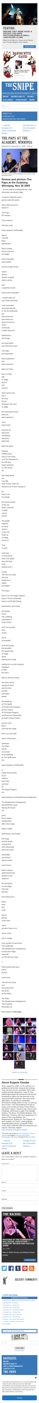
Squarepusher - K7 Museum (10, 1302)
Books (30, 97)
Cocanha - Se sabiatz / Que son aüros (13, 1321)
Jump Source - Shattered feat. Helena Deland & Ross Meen (19, 1300)
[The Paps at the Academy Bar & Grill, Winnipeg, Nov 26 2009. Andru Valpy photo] (19, 1030)
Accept (19, 1398)
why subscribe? (19, 1350)
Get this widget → (6, 1323)
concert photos (24, 1133)
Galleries (8, 100)
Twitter (4, 1268)
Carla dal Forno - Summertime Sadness (13, 1309)
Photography (6, 1137)
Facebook (11, 1268)
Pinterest (25, 1268)
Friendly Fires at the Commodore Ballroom (29, 128)
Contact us (9, 1369)
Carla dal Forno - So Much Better (12, 1312)
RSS (31, 1268)
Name (4, 1182)
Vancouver (21, 100)
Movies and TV (18, 97)
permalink (31, 1137)
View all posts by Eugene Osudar (15, 1130)
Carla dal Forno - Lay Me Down (11, 1307)
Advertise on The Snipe (14, 119)
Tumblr (18, 1268)
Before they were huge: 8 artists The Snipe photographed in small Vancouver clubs (17, 34)
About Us (7, 113)
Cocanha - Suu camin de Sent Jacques (13, 1319)
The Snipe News (19, 86)
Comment (5, 1163)
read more (29, 46)
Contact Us (8, 116)
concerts (18, 1135)
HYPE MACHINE (10, 1295)
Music (6, 97)
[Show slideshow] (19, 1072)
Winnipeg (14, 1137)
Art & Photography (13, 1366)
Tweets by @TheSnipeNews (13, 1331)
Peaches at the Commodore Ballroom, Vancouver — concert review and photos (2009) (18, 1242)
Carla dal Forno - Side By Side (11, 1305)
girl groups (25, 1135)
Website (4, 1199)
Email (4, 1191)
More (32, 100)
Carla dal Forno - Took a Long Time (12, 1314)
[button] (36, 1378)
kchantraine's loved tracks (19, 1298)
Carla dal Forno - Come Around (11, 1316)
